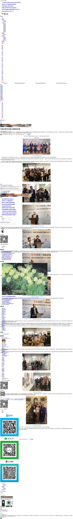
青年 (2, 58)
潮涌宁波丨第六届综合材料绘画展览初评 (8, 202)
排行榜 (3, 366)
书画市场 (1, 92)
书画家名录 (3, 36)
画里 (2, 103)
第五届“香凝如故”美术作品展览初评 (6, 251)
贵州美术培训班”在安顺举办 (6, 191)
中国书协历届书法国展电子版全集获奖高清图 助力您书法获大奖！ (11, 9)
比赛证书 (4, 484)
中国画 (3, 316)
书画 (2, 51)
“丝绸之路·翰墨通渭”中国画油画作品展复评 (9, 209)
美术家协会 (12, 157)
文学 (2, 108)
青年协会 (3, 363)
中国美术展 (10, 185)
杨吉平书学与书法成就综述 (5, 304)
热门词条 (3, 364)
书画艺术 (1, 90)
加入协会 (4, 485)
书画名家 (4, 38)
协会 (2, 60)
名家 (2, 111)
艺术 (2, 52)
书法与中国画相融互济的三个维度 (6, 258)
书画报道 (4, 20)
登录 (1, 16)
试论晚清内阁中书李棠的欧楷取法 (6, 302)
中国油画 (4, 313)
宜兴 (2, 113)
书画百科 (3, 32)
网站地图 (3, 376)
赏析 (2, 104)
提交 (1, 518)
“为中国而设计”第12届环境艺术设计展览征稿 (9, 211)
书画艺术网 (1, 131)
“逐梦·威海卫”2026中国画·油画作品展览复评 (8, 303)
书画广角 (4, 25)
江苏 (2, 57)
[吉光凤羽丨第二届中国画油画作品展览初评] (24, 294)
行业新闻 (4, 21)
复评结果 (3, 327)
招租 (2, 77)
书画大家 (4, 37)
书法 (3, 315)
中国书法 (4, 314)
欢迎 (2, 66)
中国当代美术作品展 (6, 185)
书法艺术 (4, 317)
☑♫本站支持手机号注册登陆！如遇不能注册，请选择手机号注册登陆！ (11, 2)
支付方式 (3, 359)
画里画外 (4, 23)
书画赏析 (4, 24)
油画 (3, 324)
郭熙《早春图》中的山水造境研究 (6, 259)
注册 (2, 16)
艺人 (2, 112)
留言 (2, 42)
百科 (2, 53)
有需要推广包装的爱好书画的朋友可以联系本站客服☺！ (9, 7)
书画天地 (4, 26)
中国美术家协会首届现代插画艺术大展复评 (9, 214)
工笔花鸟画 (4, 325)
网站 (2, 73)
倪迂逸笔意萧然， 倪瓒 (6, 192)
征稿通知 (4, 329)
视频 (2, 109)
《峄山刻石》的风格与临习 (5, 301)
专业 (2, 71)
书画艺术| (18, 399)
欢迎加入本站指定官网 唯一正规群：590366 (8, 11)
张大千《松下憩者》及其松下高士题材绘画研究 (8, 253)
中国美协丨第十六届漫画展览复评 (7, 200)
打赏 (1, 184)
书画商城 (3, 35)
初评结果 (3, 328)
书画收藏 (1, 91)
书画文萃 (3, 22)
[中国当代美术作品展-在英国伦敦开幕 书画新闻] (36, 154)
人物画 (3, 319)
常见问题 (3, 360)
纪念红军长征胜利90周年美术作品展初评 (8, 204)
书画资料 (3, 33)
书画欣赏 (3, 369)
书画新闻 (4, 131)
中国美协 (35, 137)
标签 (2, 45)
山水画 (3, 320)
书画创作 (1, 93)
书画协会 (1, 85)
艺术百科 (3, 365)
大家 (2, 110)
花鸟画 (3, 318)
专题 (2, 114)
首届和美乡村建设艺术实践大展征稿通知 (8, 207)
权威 (2, 72)
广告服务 (3, 358)
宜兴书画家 (4, 330)
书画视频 (4, 34)
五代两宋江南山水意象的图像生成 (6, 252)
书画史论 (4, 31)
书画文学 (4, 27)
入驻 (2, 67)
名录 (2, 102)
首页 (1, 84)
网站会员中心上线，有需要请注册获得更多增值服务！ (9, 4)
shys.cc (16, 186)
